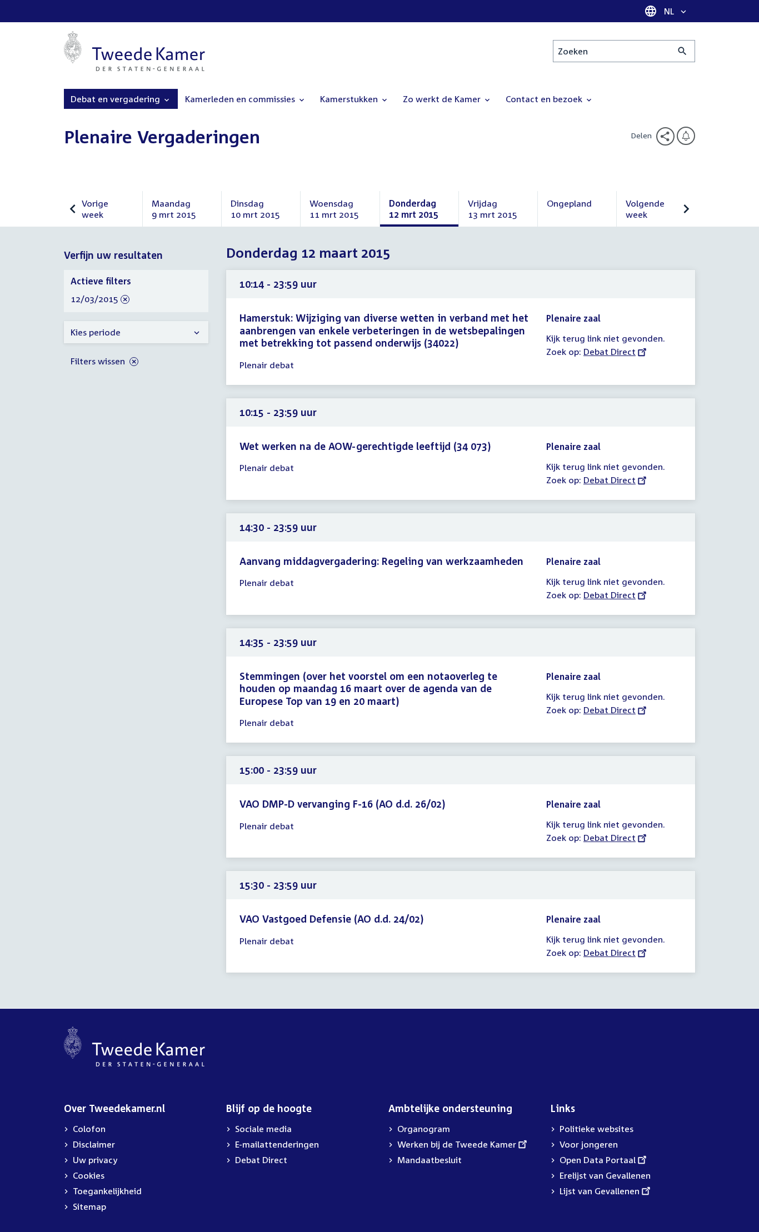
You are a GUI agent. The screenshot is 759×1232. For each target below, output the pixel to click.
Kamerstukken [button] (350, 98)
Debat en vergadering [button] (116, 98)
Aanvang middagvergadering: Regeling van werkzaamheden (381, 561)
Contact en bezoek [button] (545, 98)
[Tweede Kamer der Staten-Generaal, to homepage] (134, 51)
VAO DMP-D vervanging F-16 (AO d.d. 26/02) (342, 804)
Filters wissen (99, 361)
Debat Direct (609, 351)
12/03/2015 (94, 299)
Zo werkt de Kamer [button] (443, 98)
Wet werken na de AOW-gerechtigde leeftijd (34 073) (365, 446)
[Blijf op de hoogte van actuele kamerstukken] (686, 136)
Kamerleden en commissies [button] (241, 98)
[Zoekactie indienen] (682, 51)
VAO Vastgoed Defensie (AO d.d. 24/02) (331, 919)
